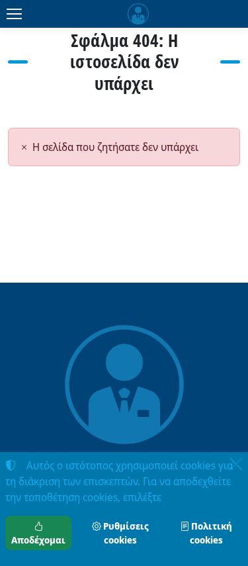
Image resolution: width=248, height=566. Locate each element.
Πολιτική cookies (210, 533)
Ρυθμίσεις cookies (125, 533)
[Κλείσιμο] (236, 464)
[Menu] (14, 14)
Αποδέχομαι (38, 540)
